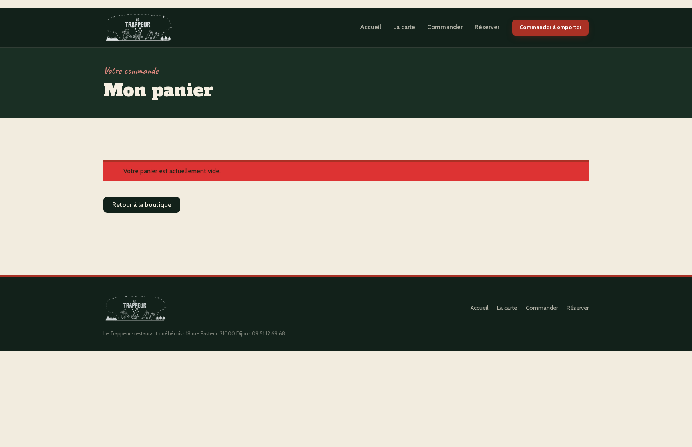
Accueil (370, 27)
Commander (445, 27)
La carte (404, 27)
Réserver (487, 27)
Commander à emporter (550, 27)
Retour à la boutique (141, 204)
